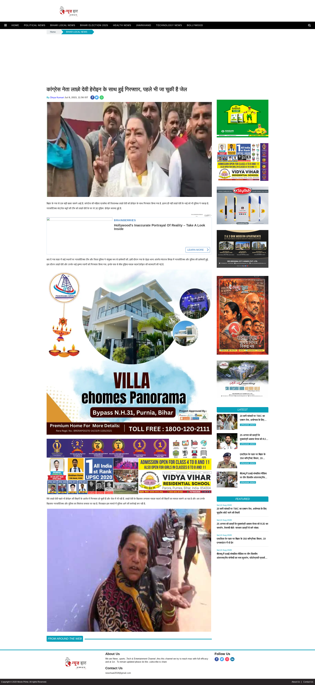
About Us (112, 654)
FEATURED (242, 499)
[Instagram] (227, 659)
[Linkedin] (232, 659)
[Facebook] (217, 659)
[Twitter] (222, 659)
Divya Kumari (57, 97)
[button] (5, 25)
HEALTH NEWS (122, 25)
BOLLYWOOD (195, 25)
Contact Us (114, 668)
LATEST (243, 409)
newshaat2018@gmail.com (118, 673)
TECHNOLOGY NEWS (169, 25)
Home (53, 32)
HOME (15, 25)
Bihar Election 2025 (94, 25)
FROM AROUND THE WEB (65, 638)
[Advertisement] (157, 59)
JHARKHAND (143, 25)
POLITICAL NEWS (34, 25)
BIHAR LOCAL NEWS (62, 25)
